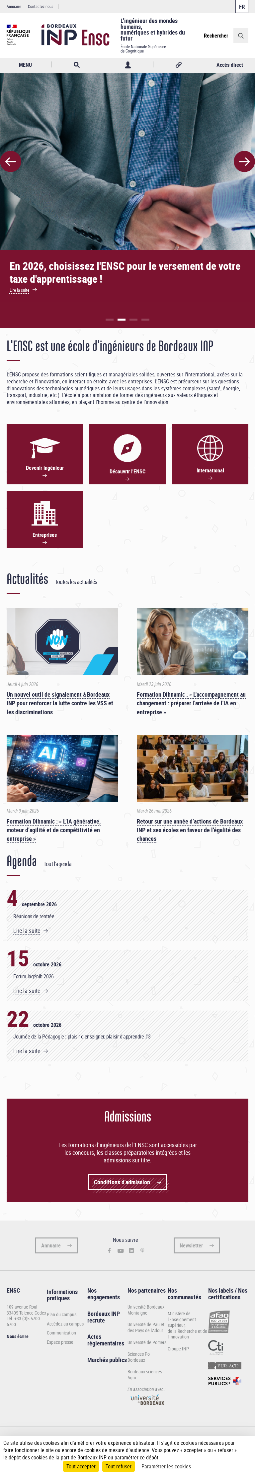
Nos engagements (103, 1293)
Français (241, 6)
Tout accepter (81, 1466)
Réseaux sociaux (178, 64)
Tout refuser (118, 1466)
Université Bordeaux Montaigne (146, 1310)
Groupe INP (178, 1348)
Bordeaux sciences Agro (145, 1374)
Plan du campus (61, 1315)
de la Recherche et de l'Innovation (187, 1334)
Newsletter (191, 1245)
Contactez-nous (40, 6)
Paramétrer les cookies (166, 1466)
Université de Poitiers (147, 1342)
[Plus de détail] (245, 1450)
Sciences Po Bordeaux (139, 1357)
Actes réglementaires (105, 1339)
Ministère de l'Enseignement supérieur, (182, 1319)
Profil (127, 64)
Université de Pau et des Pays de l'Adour (146, 1327)
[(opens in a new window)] (148, 1407)
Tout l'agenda (57, 864)
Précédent (10, 161)
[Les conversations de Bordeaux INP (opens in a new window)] (142, 1250)
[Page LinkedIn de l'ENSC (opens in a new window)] (131, 1250)
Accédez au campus (65, 1324)
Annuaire (14, 6)
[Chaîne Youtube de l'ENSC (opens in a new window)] (121, 1250)
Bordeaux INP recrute (103, 1317)
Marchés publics (107, 1360)
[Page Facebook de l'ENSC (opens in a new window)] (109, 1251)
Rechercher (216, 35)
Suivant (244, 161)
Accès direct (229, 64)
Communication (61, 1333)
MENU (25, 64)
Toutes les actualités (76, 582)
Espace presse (60, 1342)
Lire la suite (26, 930)
